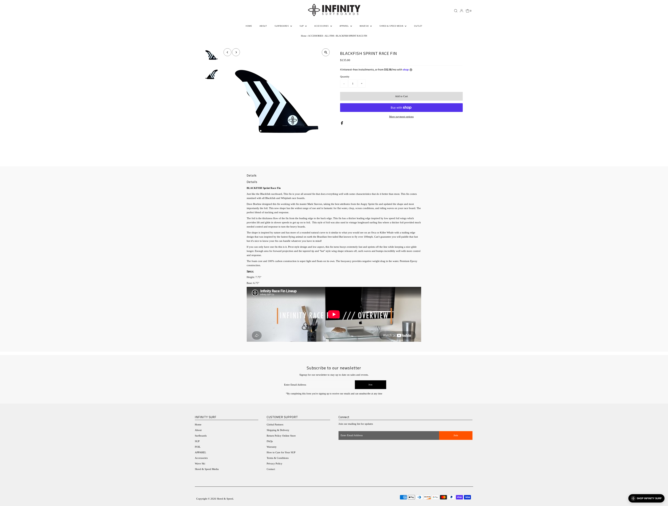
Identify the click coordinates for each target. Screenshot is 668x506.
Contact (271, 469)
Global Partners (275, 424)
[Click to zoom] (326, 52)
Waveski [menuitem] (364, 26)
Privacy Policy (274, 463)
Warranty (272, 446)
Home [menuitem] (249, 26)
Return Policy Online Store (281, 435)
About (198, 430)
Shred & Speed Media (207, 469)
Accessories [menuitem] (321, 26)
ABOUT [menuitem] (263, 26)
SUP (197, 441)
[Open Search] (455, 10)
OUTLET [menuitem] (418, 26)
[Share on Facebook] (342, 124)
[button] (646, 498)
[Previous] (227, 52)
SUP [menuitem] (302, 26)
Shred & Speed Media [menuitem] (391, 26)
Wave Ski (200, 463)
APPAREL (200, 452)
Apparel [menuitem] (344, 26)
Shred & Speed (225, 498)
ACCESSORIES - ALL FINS (321, 35)
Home (304, 35)
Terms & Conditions (278, 458)
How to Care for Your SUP (281, 452)
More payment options (401, 116)
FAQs (270, 441)
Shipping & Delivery (278, 430)
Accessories (201, 458)
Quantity (344, 76)
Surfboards (282, 26)
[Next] (236, 52)
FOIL (198, 446)
